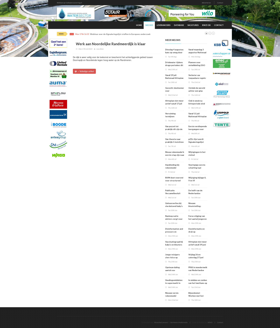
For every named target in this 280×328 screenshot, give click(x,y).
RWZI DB (206, 25)
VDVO (210, 322)
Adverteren (206, 3)
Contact (220, 3)
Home (139, 25)
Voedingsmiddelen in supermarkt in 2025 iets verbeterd (174, 283)
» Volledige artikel (85, 71)
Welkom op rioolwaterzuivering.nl (69, 3)
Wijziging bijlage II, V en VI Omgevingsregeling (197, 181)
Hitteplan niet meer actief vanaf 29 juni (197, 243)
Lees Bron (100, 49)
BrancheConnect (161, 322)
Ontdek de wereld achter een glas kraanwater (196, 91)
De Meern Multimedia (179, 322)
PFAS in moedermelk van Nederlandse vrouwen (197, 270)
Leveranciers (163, 25)
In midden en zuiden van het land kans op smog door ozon (197, 283)
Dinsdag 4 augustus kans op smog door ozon (174, 52)
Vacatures (193, 25)
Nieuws (149, 25)
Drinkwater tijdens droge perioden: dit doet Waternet (174, 65)
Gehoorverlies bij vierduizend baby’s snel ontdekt (174, 206)
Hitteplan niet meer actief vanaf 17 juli (174, 102)
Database (179, 25)
